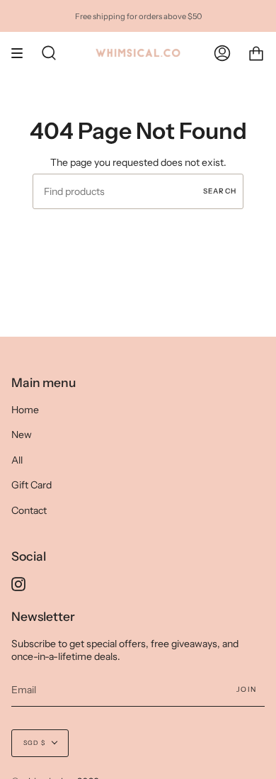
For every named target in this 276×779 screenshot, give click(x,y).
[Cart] (256, 53)
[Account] (222, 53)
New (21, 434)
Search (219, 191)
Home (25, 409)
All (17, 460)
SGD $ (34, 742)
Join (246, 689)
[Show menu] (22, 53)
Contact (29, 510)
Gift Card (31, 484)
